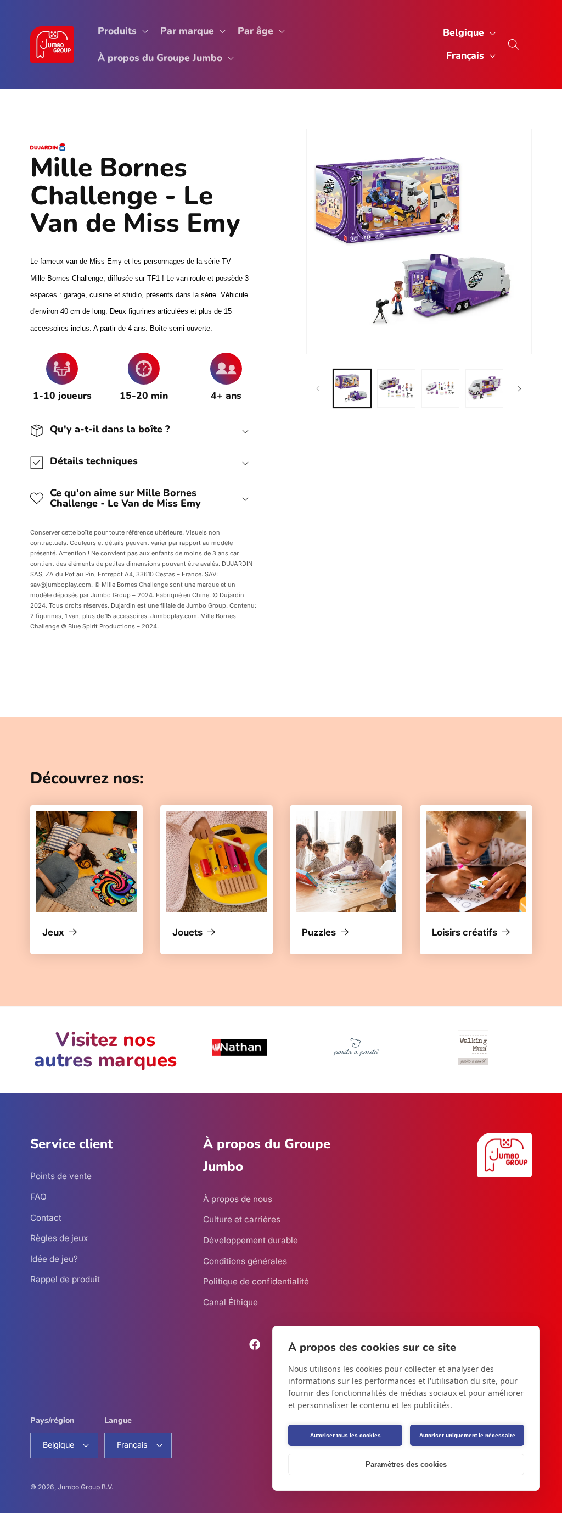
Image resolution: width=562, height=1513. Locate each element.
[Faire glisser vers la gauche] (318, 388)
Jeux (53, 933)
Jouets (187, 933)
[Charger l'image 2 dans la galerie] (396, 388)
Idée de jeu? (54, 1259)
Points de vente (61, 1176)
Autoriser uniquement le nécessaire (467, 1435)
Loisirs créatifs (464, 933)
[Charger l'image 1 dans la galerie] (352, 388)
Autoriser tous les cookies (345, 1435)
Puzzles (319, 933)
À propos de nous (237, 1199)
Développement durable (250, 1240)
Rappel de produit (65, 1279)
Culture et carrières (241, 1219)
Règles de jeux (59, 1238)
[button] (122, 31)
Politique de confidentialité (256, 1281)
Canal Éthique (230, 1302)
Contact (45, 1217)
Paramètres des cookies (406, 1464)
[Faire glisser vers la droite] (520, 388)
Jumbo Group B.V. (85, 1487)
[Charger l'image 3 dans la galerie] (440, 388)
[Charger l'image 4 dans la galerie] (484, 388)
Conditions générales (245, 1261)
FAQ (38, 1197)
